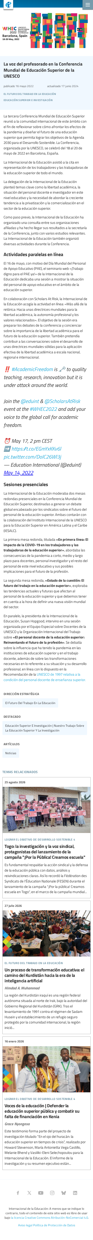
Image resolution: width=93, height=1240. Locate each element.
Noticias (10, 753)
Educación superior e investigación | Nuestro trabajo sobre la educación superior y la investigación (44, 727)
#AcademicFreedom (32, 368)
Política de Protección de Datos (54, 1225)
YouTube (41, 1193)
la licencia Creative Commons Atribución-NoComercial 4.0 (49, 1217)
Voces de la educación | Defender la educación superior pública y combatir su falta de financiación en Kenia (46, 1103)
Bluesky (64, 1193)
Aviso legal (25, 1225)
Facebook (18, 1193)
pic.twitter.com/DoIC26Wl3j (32, 456)
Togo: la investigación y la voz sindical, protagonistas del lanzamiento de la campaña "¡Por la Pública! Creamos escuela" (46, 837)
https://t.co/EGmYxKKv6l (36, 448)
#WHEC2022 (43, 408)
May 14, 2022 (18, 472)
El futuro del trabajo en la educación (30, 703)
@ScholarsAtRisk (62, 400)
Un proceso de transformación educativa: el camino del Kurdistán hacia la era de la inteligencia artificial (46, 967)
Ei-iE (6, 5)
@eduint (30, 400)
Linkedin (75, 1193)
